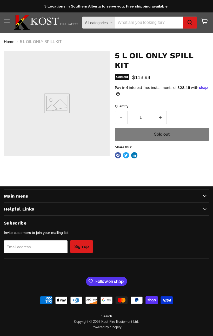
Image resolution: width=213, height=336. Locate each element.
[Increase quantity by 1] (160, 117)
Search (106, 316)
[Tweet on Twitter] (126, 155)
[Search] (190, 23)
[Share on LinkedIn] (134, 155)
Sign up (81, 246)
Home (9, 41)
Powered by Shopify (106, 327)
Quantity (121, 106)
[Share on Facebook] (118, 155)
